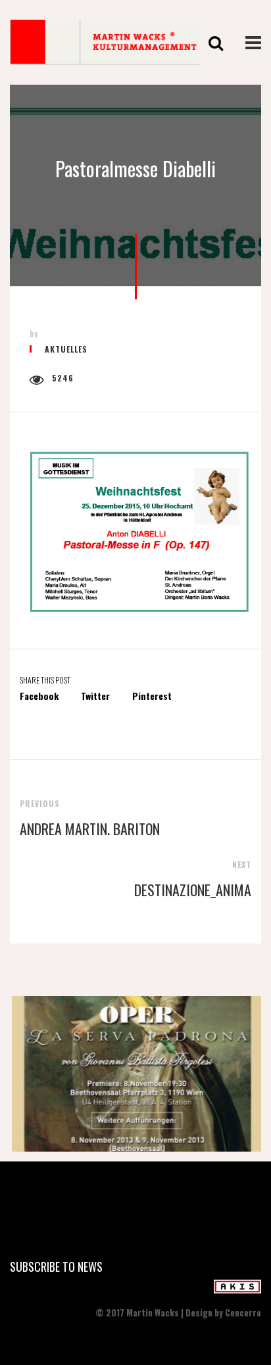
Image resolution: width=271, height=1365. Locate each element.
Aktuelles (66, 349)
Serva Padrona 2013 (136, 1078)
